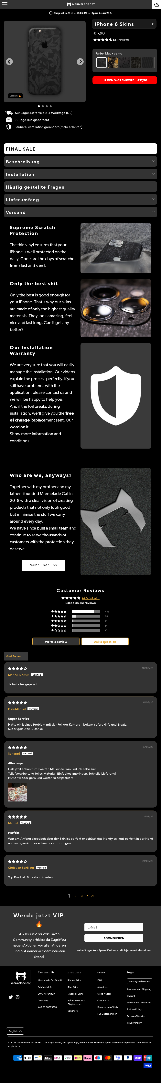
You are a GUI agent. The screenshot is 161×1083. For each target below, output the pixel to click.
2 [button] (75, 895)
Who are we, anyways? (41, 475)
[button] (103, 39)
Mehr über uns (43, 565)
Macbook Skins (75, 993)
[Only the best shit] (115, 308)
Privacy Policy (134, 1022)
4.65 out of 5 (91, 598)
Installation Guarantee (139, 1002)
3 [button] (82, 895)
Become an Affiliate (108, 1006)
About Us (102, 987)
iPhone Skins (74, 980)
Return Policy (134, 1009)
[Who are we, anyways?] (115, 521)
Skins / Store (104, 993)
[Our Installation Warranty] (115, 395)
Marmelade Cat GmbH (28, 1042)
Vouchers (73, 1010)
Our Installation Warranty (31, 350)
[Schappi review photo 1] (17, 792)
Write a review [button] (56, 641)
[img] (17, 668)
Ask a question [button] (105, 641)
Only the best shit (34, 284)
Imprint (131, 995)
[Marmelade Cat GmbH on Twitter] (11, 997)
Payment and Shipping (139, 989)
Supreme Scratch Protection (33, 230)
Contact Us (103, 1000)
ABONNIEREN (113, 938)
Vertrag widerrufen (139, 981)
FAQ (99, 980)
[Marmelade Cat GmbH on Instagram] (18, 997)
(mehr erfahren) (70, 126)
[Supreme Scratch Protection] (115, 248)
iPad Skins (73, 987)
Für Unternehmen (107, 1013)
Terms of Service (136, 1016)
